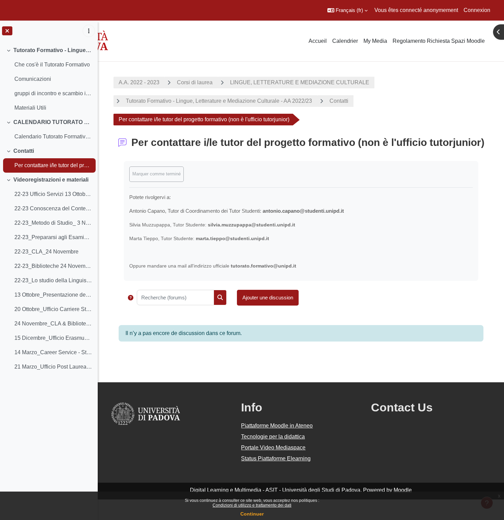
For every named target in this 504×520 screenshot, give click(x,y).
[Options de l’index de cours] (89, 31)
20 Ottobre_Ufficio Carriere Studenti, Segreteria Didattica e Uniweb (53, 309)
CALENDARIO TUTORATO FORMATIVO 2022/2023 (53, 122)
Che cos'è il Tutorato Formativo (52, 64)
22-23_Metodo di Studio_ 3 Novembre (53, 223)
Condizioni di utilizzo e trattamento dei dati (252, 505)
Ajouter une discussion (267, 297)
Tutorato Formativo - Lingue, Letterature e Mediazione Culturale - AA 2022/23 (219, 101)
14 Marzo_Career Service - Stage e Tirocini (53, 352)
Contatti (23, 151)
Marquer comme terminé (156, 173)
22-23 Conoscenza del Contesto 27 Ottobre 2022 (53, 208)
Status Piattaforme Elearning (276, 458)
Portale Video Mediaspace (273, 447)
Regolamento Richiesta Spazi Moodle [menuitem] (439, 41)
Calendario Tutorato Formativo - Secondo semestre (53, 136)
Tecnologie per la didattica (273, 436)
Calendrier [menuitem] (345, 41)
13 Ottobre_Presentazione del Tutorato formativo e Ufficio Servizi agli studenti (53, 295)
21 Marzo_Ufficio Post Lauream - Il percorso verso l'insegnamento (53, 367)
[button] (347, 10)
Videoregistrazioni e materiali (50, 180)
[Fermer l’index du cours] (7, 31)
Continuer (252, 514)
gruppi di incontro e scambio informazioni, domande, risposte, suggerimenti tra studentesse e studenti (53, 93)
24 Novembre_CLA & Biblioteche (53, 323)
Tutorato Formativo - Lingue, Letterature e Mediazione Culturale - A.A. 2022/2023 (53, 50)
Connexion (477, 10)
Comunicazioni (32, 79)
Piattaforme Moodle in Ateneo (277, 426)
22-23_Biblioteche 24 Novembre (53, 266)
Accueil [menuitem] (318, 41)
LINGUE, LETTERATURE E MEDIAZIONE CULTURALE (299, 82)
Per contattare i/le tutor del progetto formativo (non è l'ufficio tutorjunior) (53, 165)
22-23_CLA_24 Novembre (46, 252)
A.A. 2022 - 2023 (139, 82)
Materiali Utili (30, 108)
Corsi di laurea (195, 82)
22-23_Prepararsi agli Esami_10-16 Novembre (53, 237)
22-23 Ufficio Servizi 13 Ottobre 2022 (53, 194)
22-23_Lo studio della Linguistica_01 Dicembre (53, 280)
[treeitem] (48, 79)
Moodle (403, 490)
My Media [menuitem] (375, 41)
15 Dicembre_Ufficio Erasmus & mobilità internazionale (53, 338)
